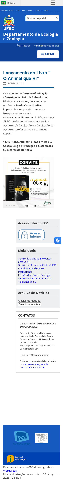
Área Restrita (23, 45)
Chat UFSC (24, 261)
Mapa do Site (41, 10)
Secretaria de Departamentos (35, 278)
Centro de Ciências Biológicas (35, 258)
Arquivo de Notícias (29, 300)
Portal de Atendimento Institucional (31, 270)
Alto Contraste (23, 10)
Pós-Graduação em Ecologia (34, 275)
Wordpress (10, 470)
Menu (49, 54)
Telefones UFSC (27, 281)
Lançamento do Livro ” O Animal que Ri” (27, 75)
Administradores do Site (46, 45)
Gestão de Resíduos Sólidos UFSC (37, 265)
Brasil (11, 2)
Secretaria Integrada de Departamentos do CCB (34, 366)
